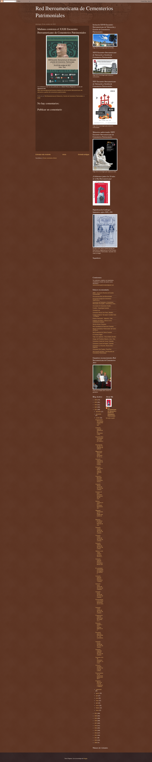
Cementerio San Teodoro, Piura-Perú (102, 349)
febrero (98, 708)
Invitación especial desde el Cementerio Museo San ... (99, 562)
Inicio (64, 154)
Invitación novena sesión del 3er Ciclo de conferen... (99, 530)
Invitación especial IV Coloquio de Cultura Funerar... (99, 462)
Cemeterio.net (96, 310)
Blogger (85, 758)
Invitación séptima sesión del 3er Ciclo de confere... (99, 546)
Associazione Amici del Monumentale (102, 296)
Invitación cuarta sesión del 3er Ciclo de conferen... (99, 610)
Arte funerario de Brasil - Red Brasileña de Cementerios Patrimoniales (103, 352)
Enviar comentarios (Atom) (50, 158)
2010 (96, 740)
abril (97, 703)
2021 (96, 713)
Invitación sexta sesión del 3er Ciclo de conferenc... (99, 586)
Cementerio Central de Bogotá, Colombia (103, 343)
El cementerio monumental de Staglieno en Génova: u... (99, 571)
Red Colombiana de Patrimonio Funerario (103, 326)
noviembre (98, 414)
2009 (96, 742)
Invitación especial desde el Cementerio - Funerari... (99, 578)
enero (97, 710)
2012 (96, 735)
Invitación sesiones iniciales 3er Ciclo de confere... (99, 668)
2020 (96, 716)
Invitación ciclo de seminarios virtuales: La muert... (99, 660)
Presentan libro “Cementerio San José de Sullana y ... (99, 439)
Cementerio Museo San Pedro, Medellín (103, 312)
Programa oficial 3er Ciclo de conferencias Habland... (99, 683)
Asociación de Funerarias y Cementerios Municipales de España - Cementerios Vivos (104, 303)
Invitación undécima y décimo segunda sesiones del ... (99, 470)
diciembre (98, 411)
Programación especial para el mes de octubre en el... (99, 618)
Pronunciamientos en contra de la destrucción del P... (99, 675)
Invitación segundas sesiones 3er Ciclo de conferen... (99, 652)
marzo (97, 705)
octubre (98, 418)
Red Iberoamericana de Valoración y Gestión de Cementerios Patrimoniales (112, 412)
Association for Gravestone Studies (102, 306)
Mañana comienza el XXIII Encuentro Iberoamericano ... (99, 505)
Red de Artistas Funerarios (99, 324)
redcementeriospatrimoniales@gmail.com (103, 285)
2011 (96, 737)
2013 (96, 733)
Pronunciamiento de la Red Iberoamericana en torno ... (99, 602)
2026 (96, 399)
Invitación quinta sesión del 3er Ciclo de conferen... (99, 594)
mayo (97, 700)
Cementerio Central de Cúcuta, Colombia (103, 341)
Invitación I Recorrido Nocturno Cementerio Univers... (99, 479)
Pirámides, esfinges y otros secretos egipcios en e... (99, 627)
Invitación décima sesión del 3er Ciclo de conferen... (99, 486)
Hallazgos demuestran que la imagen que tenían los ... (99, 514)
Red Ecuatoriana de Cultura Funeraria (102, 332)
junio (97, 698)
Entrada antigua (83, 154)
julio (97, 695)
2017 (96, 723)
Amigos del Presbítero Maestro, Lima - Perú (104, 339)
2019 (96, 718)
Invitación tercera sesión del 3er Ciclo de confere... (99, 644)
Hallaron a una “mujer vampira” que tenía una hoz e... (99, 553)
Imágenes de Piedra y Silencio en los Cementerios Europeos (102, 321)
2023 (96, 407)
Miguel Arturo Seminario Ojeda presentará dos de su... (99, 454)
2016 (96, 725)
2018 (96, 720)
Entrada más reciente (43, 154)
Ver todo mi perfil (110, 418)
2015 (96, 728)
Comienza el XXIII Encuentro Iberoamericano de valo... (99, 495)
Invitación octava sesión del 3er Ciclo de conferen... (99, 538)
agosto (98, 693)
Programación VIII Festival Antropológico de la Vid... (99, 422)
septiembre (99, 689)
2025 (96, 402)
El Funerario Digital (97, 334)
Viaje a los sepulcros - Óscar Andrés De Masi (104, 336)
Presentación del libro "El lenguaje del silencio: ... (99, 447)
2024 (96, 404)
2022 (96, 409)
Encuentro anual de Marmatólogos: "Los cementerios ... (99, 636)
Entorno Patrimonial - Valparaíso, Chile (102, 318)
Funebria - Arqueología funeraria (101, 308)
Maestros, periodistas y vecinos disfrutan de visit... (99, 522)
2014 (96, 730)
